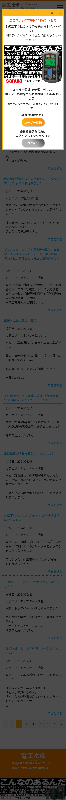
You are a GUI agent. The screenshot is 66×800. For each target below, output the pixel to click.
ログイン (33, 143)
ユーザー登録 (33, 122)
